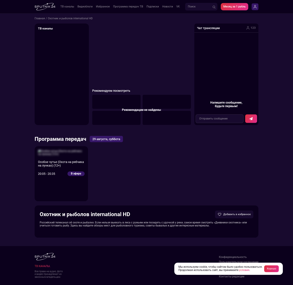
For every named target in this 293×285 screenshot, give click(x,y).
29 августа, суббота (106, 139)
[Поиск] (214, 6)
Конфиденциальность (233, 257)
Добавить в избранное (237, 214)
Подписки (152, 6)
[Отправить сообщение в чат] (251, 118)
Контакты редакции (231, 276)
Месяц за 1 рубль (234, 6)
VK (178, 6)
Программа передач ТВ (128, 6)
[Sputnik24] (45, 6)
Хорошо (271, 268)
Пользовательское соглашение (238, 262)
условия (244, 270)
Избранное (103, 6)
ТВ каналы (67, 6)
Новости (167, 6)
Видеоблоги (85, 6)
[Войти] (255, 6)
